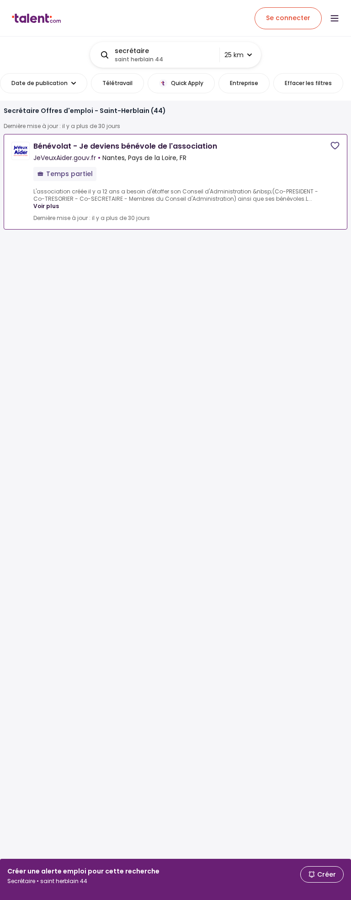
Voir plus (46, 206)
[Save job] (335, 146)
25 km (234, 54)
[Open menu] (334, 18)
